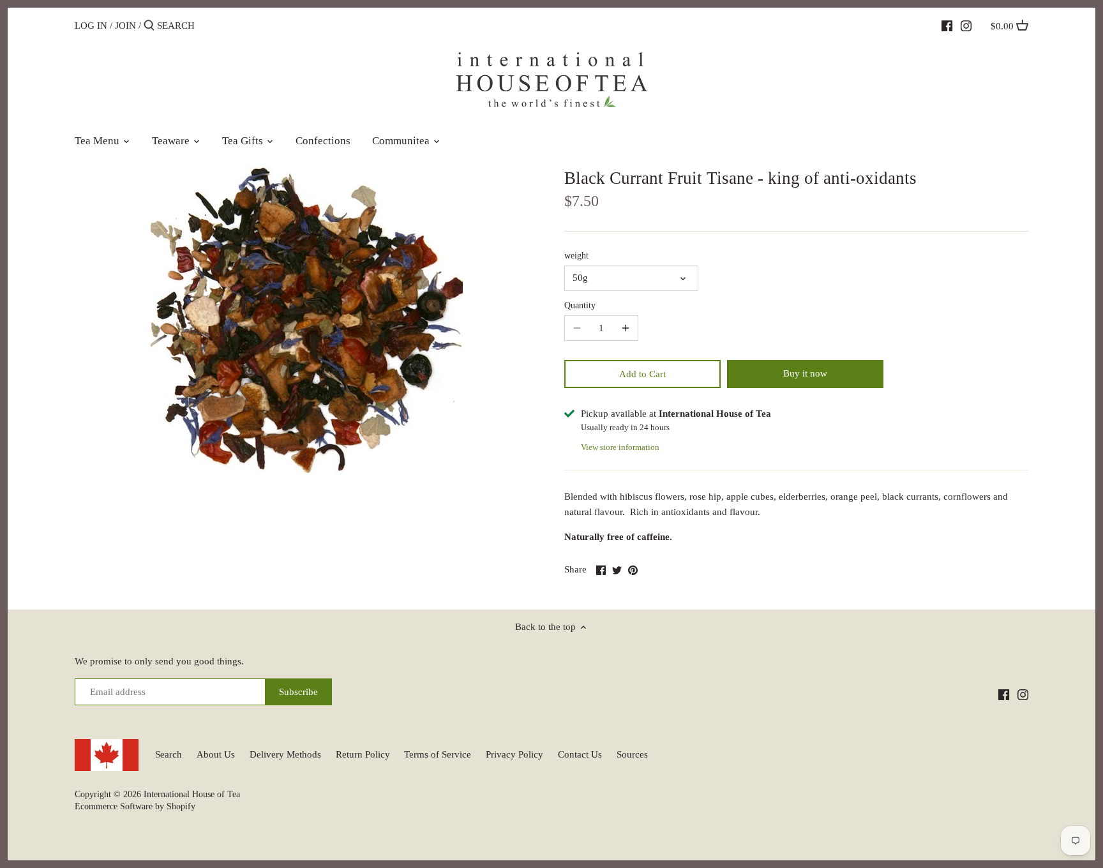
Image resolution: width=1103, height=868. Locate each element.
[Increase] (625, 328)
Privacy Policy (514, 754)
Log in (91, 25)
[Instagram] (966, 25)
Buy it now (805, 373)
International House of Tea (192, 794)
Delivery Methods (285, 754)
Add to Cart (642, 374)
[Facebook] (947, 25)
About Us (216, 754)
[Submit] (149, 26)
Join (125, 25)
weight (576, 255)
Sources (632, 754)
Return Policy (363, 754)
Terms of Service (437, 754)
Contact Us (580, 754)
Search (168, 754)
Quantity (580, 305)
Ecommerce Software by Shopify (135, 806)
